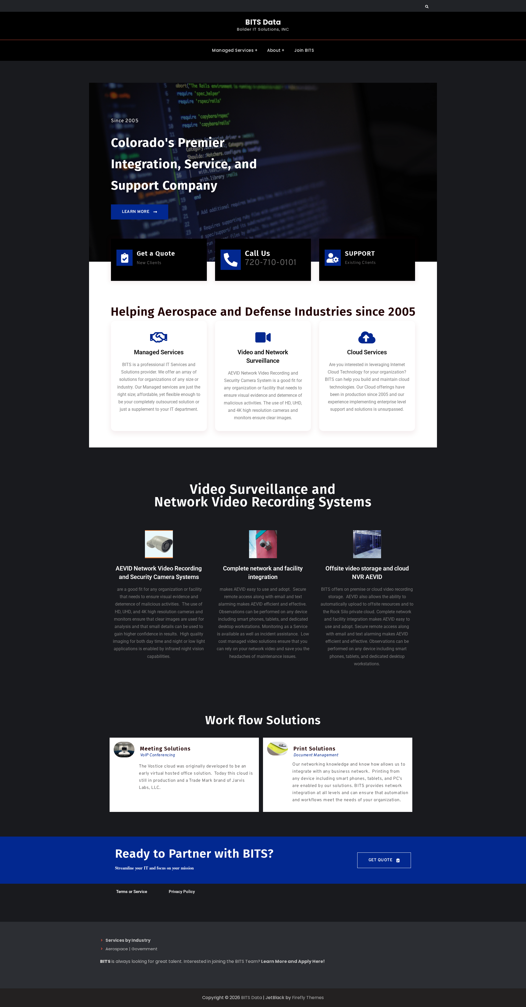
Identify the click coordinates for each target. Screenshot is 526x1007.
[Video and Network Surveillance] (263, 337)
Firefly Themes (308, 997)
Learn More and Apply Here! (293, 961)
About (274, 50)
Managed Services (233, 50)
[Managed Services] (159, 337)
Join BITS (304, 50)
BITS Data (263, 22)
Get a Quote (156, 253)
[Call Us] (231, 260)
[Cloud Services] (367, 337)
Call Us (257, 253)
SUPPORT (360, 253)
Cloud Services (367, 352)
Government (145, 949)
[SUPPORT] (333, 258)
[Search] (426, 7)
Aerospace (116, 949)
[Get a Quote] (124, 258)
